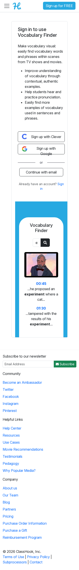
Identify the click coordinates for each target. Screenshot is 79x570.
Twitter (8, 389)
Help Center (12, 428)
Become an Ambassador (22, 382)
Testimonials (12, 456)
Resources (11, 435)
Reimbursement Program (22, 537)
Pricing (8, 516)
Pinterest (10, 410)
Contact (36, 562)
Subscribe (66, 364)
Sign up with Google (46, 150)
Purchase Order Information (25, 523)
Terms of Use (13, 557)
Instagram (10, 403)
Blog (6, 502)
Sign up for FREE (59, 6)
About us (10, 488)
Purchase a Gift (15, 530)
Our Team (10, 495)
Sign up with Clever (46, 137)
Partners (9, 509)
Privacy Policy (38, 557)
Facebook (11, 396)
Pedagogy (11, 463)
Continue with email (41, 172)
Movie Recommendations (23, 449)
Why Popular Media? (19, 470)
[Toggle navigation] (7, 6)
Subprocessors (15, 562)
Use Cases (11, 442)
